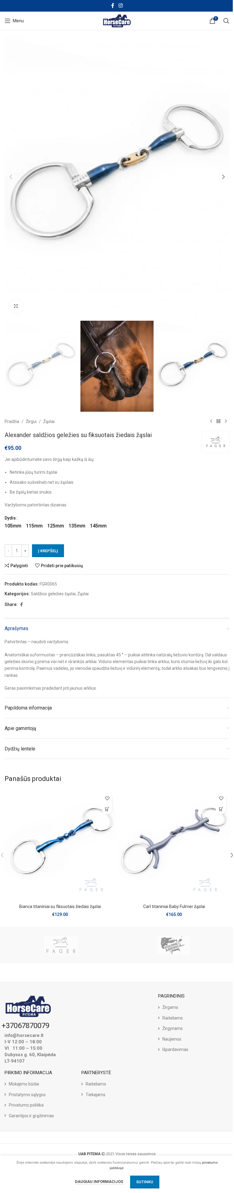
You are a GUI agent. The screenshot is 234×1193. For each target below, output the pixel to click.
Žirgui (31, 421)
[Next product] (225, 421)
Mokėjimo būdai (24, 1084)
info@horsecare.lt (24, 1035)
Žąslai (49, 421)
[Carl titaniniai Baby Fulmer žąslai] (174, 845)
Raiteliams (172, 1018)
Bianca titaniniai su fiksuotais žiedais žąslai (60, 906)
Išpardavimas (175, 1049)
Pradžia (12, 421)
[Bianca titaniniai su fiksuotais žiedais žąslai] (60, 845)
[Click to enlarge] (16, 306)
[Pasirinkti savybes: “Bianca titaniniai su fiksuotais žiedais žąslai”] (107, 809)
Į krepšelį (48, 551)
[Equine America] (173, 945)
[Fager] (61, 945)
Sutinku (144, 1182)
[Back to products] (218, 421)
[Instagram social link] (120, 5)
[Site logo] (117, 20)
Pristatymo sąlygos (27, 1094)
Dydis (10, 518)
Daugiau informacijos (99, 1181)
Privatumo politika (26, 1105)
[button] (11, 177)
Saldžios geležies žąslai (53, 593)
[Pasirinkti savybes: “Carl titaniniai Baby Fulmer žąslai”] (221, 809)
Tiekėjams (95, 1094)
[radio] (13, 526)
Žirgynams (172, 1028)
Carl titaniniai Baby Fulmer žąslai (174, 906)
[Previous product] (211, 421)
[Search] (226, 21)
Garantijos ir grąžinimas (31, 1115)
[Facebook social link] (112, 5)
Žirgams (170, 1007)
